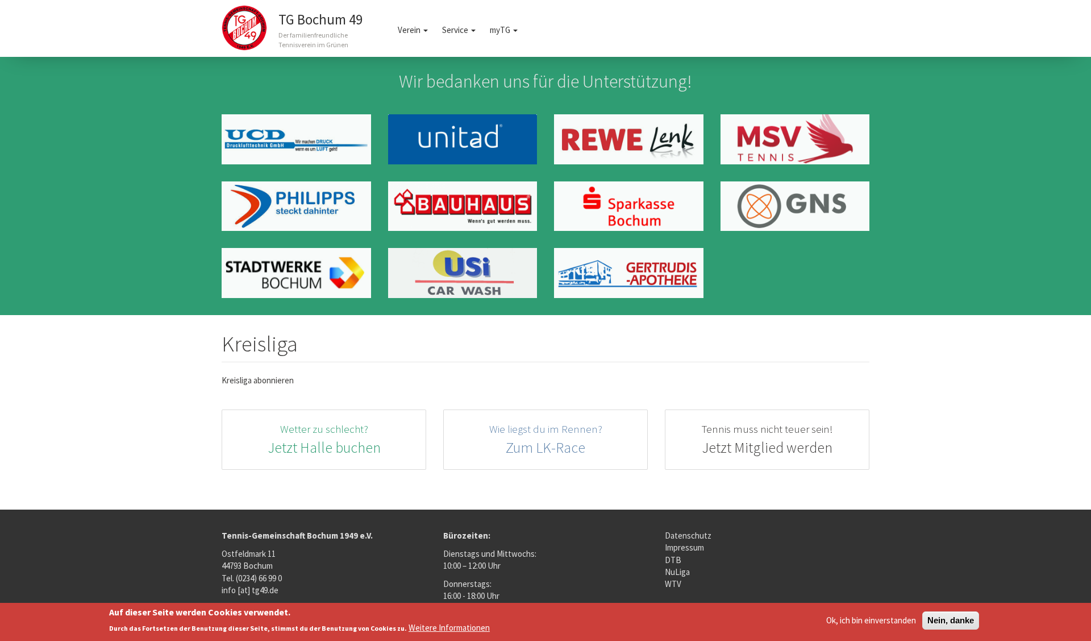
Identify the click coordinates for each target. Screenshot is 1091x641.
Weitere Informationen (449, 627)
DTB (673, 560)
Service (456, 29)
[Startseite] (249, 28)
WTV (673, 583)
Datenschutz (688, 535)
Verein (410, 29)
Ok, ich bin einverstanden (871, 620)
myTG (501, 29)
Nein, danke (950, 620)
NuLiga (677, 571)
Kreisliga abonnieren (258, 380)
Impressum (684, 547)
